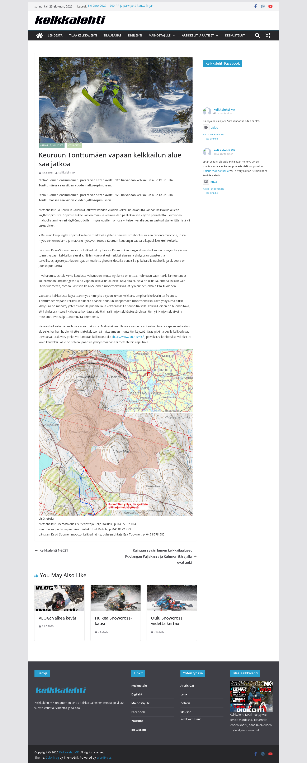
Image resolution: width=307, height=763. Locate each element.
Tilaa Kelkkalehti (83, 35)
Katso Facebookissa (214, 134)
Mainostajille (160, 35)
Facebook (138, 712)
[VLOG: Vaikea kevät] (59, 588)
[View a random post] (268, 35)
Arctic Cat (187, 686)
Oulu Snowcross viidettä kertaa (167, 620)
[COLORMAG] (61, 684)
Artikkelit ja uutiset (198, 35)
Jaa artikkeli (212, 138)
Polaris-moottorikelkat (216, 171)
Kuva (213, 182)
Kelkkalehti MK (66, 172)
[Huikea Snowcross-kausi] (116, 588)
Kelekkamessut (190, 719)
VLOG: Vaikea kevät (57, 618)
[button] (173, 35)
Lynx (183, 694)
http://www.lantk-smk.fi (128, 337)
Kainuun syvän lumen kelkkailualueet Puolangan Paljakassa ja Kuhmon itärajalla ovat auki (158, 556)
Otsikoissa (74, 145)
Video (214, 127)
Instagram (138, 730)
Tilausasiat (112, 35)
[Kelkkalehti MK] (39, 35)
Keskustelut (235, 35)
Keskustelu (139, 686)
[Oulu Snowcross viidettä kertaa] (172, 588)
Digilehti (135, 35)
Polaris (185, 703)
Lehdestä (55, 35)
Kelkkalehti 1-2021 (53, 550)
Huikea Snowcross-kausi (113, 620)
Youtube (137, 721)
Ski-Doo (186, 712)
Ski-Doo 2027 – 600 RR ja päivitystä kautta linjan (121, 6)
